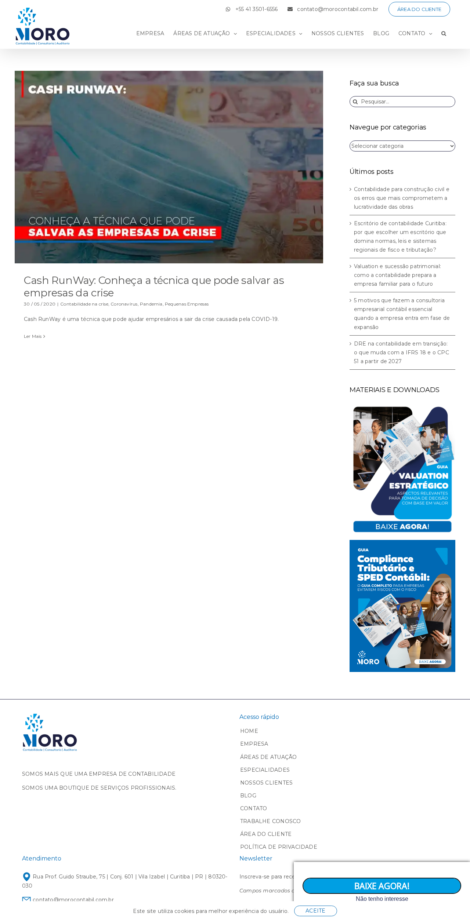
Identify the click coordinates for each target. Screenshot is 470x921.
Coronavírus (124, 304)
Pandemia (151, 304)
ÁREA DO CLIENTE (266, 834)
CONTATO (253, 808)
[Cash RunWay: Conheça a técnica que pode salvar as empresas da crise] (169, 167)
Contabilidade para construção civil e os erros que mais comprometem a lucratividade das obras (401, 198)
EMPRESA (254, 744)
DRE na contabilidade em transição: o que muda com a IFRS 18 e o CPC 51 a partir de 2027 (401, 352)
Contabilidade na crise (84, 304)
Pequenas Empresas (187, 304)
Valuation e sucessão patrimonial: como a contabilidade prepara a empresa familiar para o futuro (397, 275)
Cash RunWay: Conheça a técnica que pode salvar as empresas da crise (154, 286)
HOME (249, 731)
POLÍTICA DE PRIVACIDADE (278, 847)
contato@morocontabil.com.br (72, 899)
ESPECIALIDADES (265, 770)
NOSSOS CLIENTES (266, 782)
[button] (443, 33)
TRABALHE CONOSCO (270, 821)
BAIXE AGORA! (382, 886)
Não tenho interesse (382, 899)
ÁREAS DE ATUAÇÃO (268, 757)
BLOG (248, 795)
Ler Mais (33, 336)
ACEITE (315, 910)
